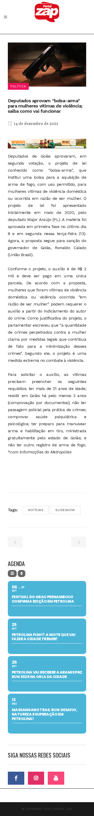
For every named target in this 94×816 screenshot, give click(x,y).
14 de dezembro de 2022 (35, 124)
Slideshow (65, 510)
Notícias (35, 510)
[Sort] (21, 573)
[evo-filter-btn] (12, 573)
